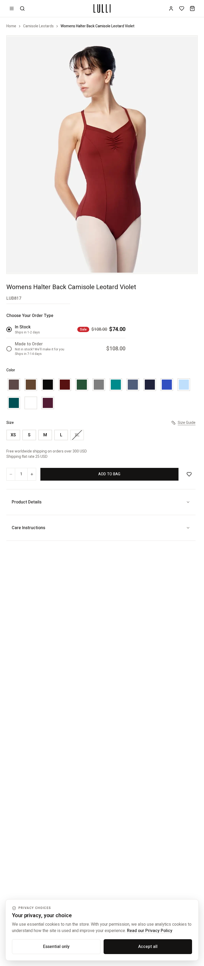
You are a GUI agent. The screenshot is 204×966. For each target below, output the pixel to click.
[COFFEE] (13, 384)
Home (11, 26)
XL (77, 435)
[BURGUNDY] (64, 384)
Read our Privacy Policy (149, 931)
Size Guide (187, 422)
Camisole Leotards (38, 26)
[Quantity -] (11, 474)
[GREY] (98, 384)
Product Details (26, 502)
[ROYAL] (166, 384)
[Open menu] (11, 8)
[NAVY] (149, 384)
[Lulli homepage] (102, 8)
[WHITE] (30, 403)
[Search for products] (22, 8)
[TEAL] (13, 403)
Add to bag (109, 474)
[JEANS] (132, 384)
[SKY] (183, 384)
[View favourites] (181, 8)
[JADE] (115, 384)
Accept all (148, 946)
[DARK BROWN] (30, 384)
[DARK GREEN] (81, 384)
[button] (102, 155)
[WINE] (47, 403)
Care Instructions (28, 528)
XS (13, 435)
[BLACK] (47, 384)
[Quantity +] (31, 474)
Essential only (56, 946)
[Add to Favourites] (189, 474)
